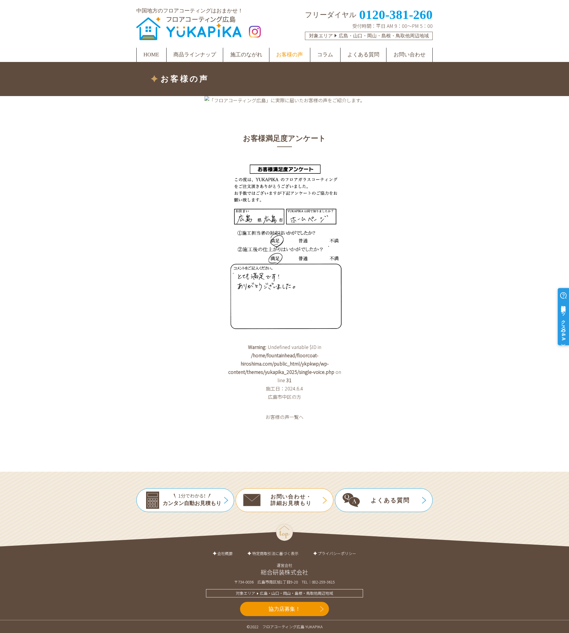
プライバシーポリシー (337, 553)
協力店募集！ (284, 609)
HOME (151, 55)
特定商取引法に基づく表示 (275, 553)
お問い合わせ (410, 55)
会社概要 (225, 553)
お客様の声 (289, 55)
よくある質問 (363, 55)
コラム (325, 55)
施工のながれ (246, 55)
